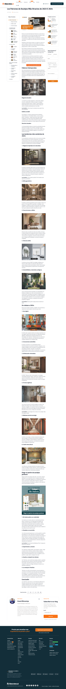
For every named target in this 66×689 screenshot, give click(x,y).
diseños (37, 171)
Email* (49, 58)
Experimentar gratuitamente (57, 3)
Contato (37, 2)
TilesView (32, 58)
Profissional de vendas (31, 654)
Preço (30, 2)
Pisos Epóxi (19, 661)
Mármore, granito (20, 641)
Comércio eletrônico (31, 644)
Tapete (19, 650)
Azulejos (19, 640)
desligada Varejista (31, 643)
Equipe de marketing (31, 653)
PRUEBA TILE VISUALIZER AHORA (33, 65)
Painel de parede (20, 647)
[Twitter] (31, 592)
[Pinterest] (38, 592)
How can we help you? (51, 73)
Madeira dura (20, 653)
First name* (49, 54)
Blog (34, 2)
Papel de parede (20, 646)
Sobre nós (50, 640)
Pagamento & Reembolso (42, 646)
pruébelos (42, 171)
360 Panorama (10, 641)
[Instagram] (33, 592)
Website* (49, 68)
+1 (50, 64)
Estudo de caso (41, 641)
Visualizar (8, 640)
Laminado (19, 656)
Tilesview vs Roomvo (52, 655)
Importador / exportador (32, 647)
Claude (40, 674)
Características (19, 2)
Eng (16, 5)
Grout (19, 663)
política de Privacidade (55, 686)
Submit (53, 81)
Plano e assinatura (52, 643)
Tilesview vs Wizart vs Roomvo (54, 652)
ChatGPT (34, 674)
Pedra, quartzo (20, 643)
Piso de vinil (19, 657)
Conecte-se (46, 3)
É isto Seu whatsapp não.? (53, 66)
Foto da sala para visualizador (11, 646)
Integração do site (10, 644)
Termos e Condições (45, 686)
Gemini (52, 674)
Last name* (55, 54)
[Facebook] (28, 592)
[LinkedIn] (36, 592)
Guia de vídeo (41, 643)
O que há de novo (41, 644)
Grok (57, 674)
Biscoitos (50, 686)
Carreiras (53, 641)
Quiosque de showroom (10, 647)
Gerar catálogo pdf (10, 643)
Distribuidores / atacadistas (32, 641)
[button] (13, 17)
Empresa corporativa (31, 646)
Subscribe (51, 616)
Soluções (25, 2)
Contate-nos (51, 647)
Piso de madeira (20, 644)
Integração (40, 647)
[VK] (41, 592)
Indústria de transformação (32, 640)
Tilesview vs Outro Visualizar (53, 653)
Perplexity (45, 674)
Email (45, 610)
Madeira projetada (20, 654)
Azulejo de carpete (20, 651)
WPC (18, 660)
